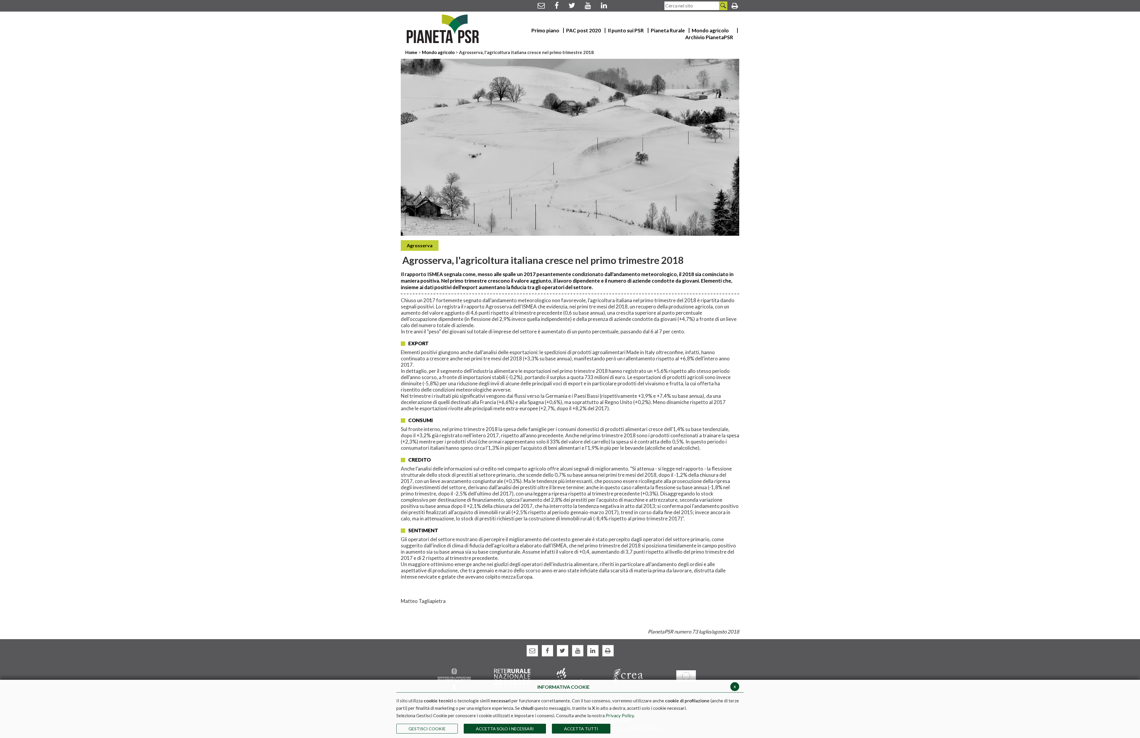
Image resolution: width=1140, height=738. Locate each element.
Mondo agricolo (438, 52)
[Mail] (541, 5)
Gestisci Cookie (427, 728)
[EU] (686, 676)
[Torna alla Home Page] (443, 29)
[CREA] (628, 676)
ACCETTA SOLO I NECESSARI (505, 728)
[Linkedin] (604, 5)
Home (411, 52)
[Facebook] (557, 5)
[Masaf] (454, 678)
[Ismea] (570, 676)
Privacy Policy (620, 715)
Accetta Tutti (581, 728)
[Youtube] (588, 5)
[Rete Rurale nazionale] (512, 676)
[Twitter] (572, 5)
